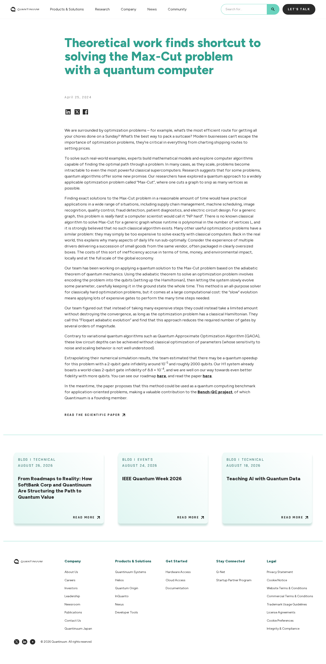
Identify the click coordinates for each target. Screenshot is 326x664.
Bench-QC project (215, 391)
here (161, 376)
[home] (25, 9)
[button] (66, 9)
